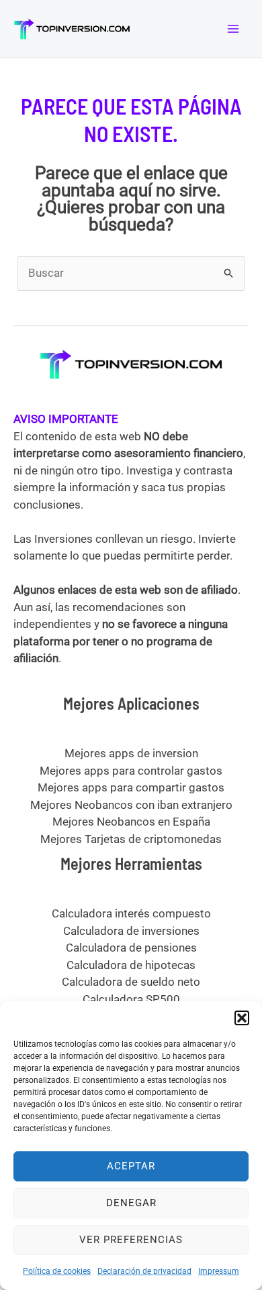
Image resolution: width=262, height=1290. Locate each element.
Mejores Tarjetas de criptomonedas (131, 839)
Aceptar (131, 1166)
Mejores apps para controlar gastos (131, 770)
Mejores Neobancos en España (131, 821)
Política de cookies (57, 1271)
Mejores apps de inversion (131, 753)
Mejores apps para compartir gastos (131, 787)
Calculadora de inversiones (131, 931)
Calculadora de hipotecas (131, 965)
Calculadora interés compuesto (131, 913)
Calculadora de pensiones (131, 947)
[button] (242, 1018)
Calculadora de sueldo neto (131, 981)
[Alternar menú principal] (233, 28)
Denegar (131, 1203)
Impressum (218, 1271)
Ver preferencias (131, 1240)
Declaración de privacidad (144, 1271)
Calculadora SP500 (131, 999)
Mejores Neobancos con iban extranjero (131, 805)
